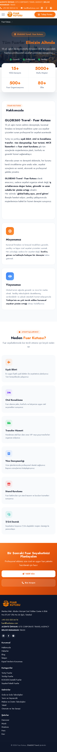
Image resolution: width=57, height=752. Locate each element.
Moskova (5, 727)
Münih (4, 723)
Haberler (5, 651)
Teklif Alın (30, 573)
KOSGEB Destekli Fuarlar (12, 679)
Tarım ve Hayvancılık (9, 698)
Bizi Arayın (30, 582)
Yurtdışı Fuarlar (7, 676)
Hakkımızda (6, 647)
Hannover (5, 720)
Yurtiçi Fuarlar (7, 673)
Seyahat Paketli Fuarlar (10, 683)
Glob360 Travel (33, 745)
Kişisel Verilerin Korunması (12, 661)
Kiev (3, 734)
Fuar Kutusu (6, 21)
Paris (3, 730)
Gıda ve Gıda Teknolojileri (12, 694)
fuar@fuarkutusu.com (31, 8)
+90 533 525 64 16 (10, 8)
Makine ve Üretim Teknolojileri (13, 701)
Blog (3, 654)
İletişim (4, 658)
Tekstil (4, 705)
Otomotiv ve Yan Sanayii (11, 708)
